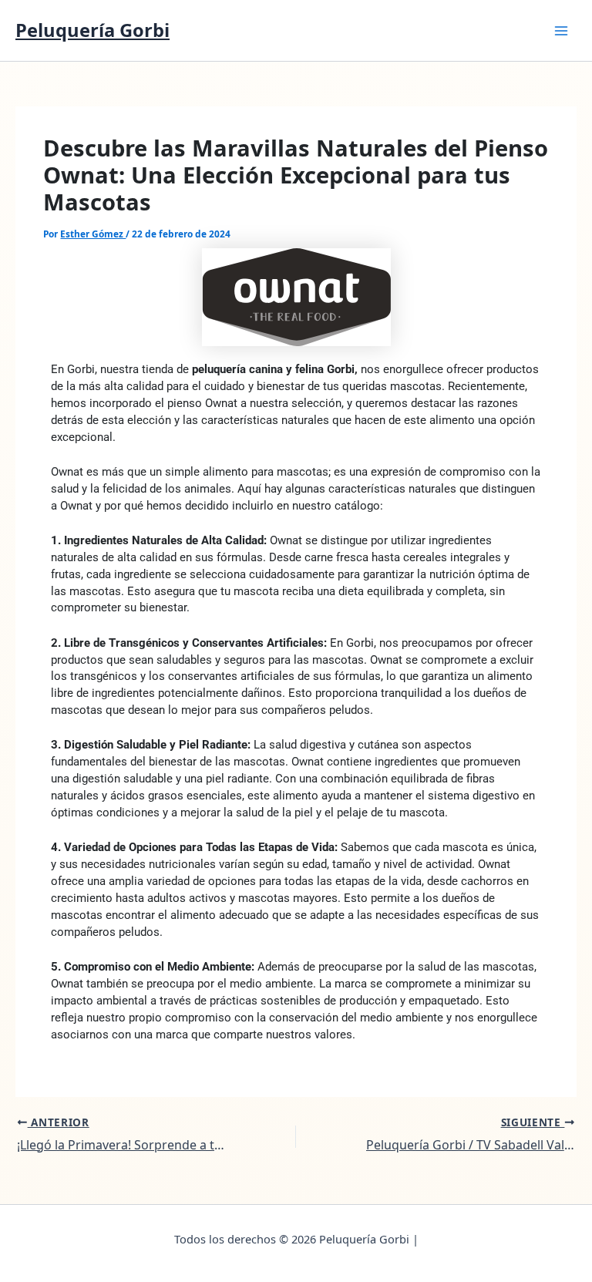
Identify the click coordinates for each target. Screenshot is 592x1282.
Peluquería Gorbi (92, 30)
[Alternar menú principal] (561, 30)
